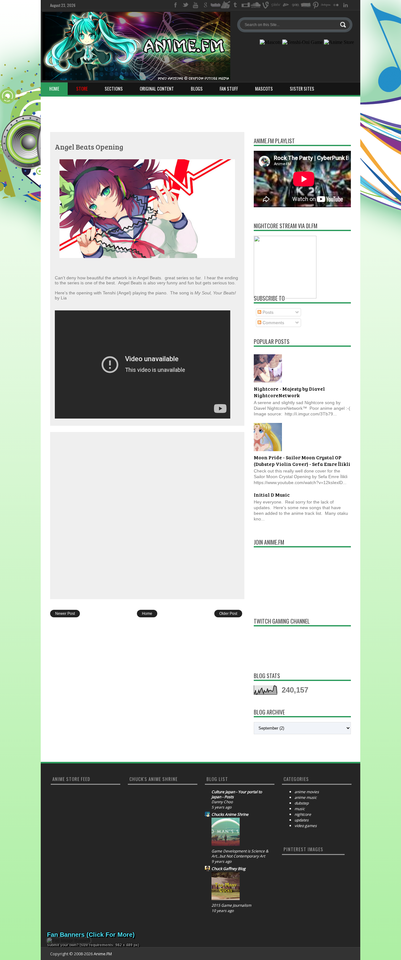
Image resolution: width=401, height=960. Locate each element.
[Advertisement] (200, 112)
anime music (305, 797)
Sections (114, 88)
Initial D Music (272, 494)
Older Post (228, 613)
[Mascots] (270, 42)
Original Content (157, 88)
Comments (272, 322)
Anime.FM (103, 954)
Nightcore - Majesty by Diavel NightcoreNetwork (289, 391)
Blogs (197, 88)
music (299, 808)
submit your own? (63, 945)
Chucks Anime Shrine (229, 814)
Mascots (264, 88)
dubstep (301, 803)
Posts (267, 312)
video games (305, 825)
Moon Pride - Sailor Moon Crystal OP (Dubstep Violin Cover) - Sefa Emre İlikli (302, 460)
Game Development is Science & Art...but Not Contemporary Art (239, 854)
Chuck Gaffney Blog (228, 868)
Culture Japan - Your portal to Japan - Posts (236, 794)
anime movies (306, 791)
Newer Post (65, 613)
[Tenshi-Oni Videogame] (302, 42)
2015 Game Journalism (231, 905)
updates (301, 820)
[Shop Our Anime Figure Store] (339, 42)
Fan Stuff (229, 88)
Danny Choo (222, 801)
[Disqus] (147, 515)
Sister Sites (302, 88)
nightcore (302, 814)
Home (54, 88)
